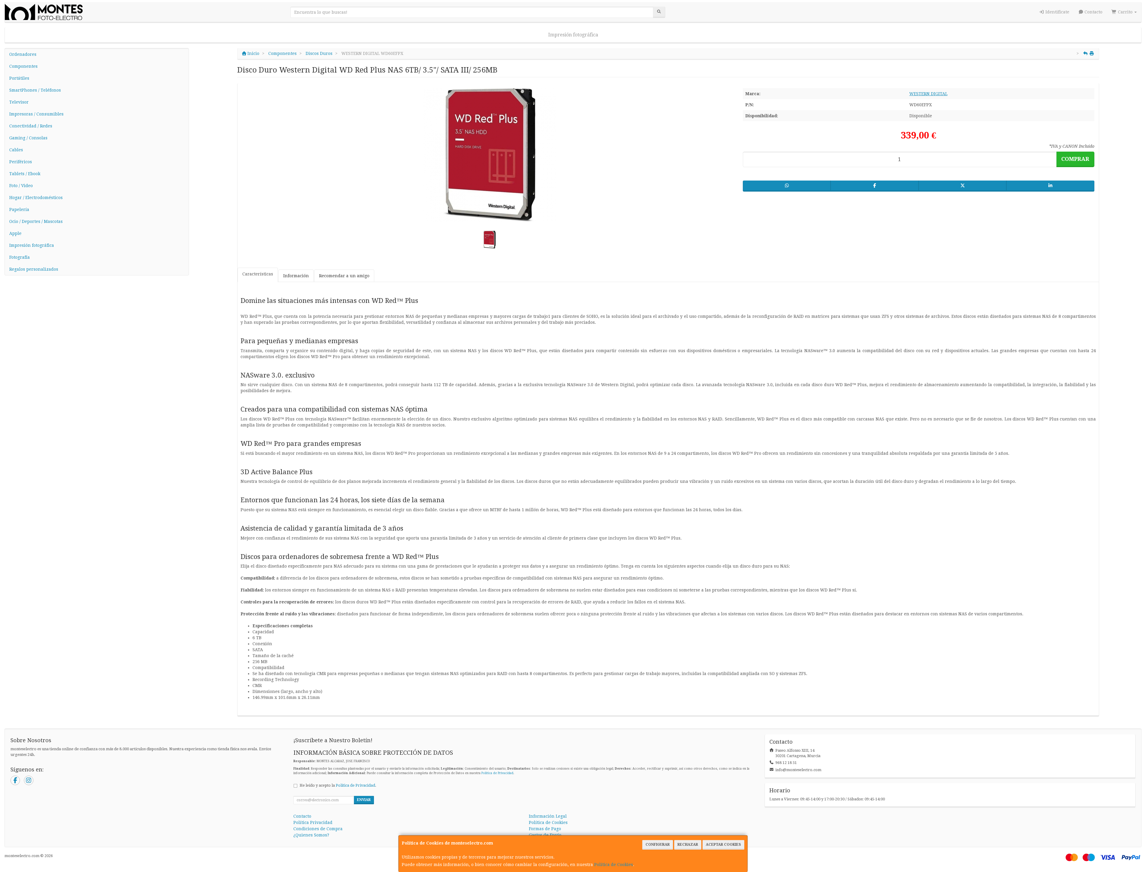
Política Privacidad (312, 822)
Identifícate (1056, 12)
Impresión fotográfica (573, 35)
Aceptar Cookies (723, 844)
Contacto (1092, 12)
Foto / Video (21, 185)
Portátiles (19, 78)
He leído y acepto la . (338, 785)
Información (296, 275)
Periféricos (20, 161)
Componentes (23, 66)
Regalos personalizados (33, 269)
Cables (16, 149)
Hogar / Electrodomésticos (36, 197)
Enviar (364, 800)
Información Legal (548, 816)
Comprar (1075, 159)
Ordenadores (22, 54)
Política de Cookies (613, 864)
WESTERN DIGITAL (928, 93)
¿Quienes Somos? (311, 835)
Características (257, 274)
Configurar (658, 844)
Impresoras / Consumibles (36, 114)
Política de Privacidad (497, 773)
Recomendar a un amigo (344, 275)
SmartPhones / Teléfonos (35, 90)
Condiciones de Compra (318, 828)
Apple (15, 233)
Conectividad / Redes (30, 126)
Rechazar (687, 844)
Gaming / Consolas (28, 137)
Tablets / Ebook (24, 173)
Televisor (19, 102)
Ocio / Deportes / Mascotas (36, 221)
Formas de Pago (545, 828)
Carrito (1125, 12)
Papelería (19, 209)
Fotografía (19, 257)
